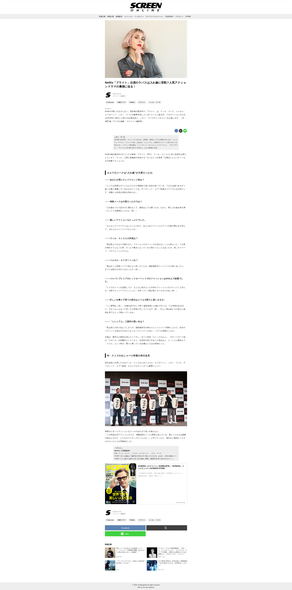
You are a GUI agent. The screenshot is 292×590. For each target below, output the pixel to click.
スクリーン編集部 (119, 96)
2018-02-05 (117, 94)
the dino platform (148, 587)
